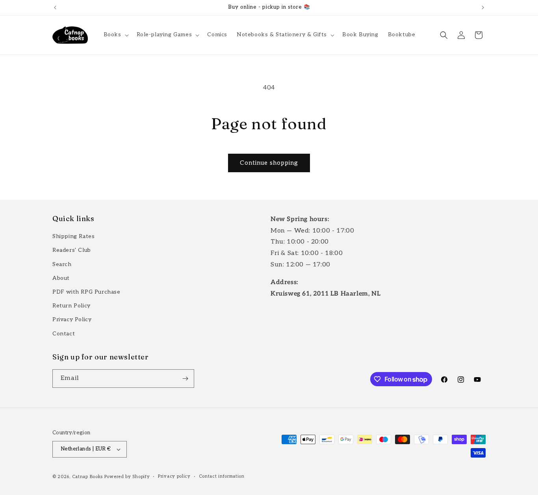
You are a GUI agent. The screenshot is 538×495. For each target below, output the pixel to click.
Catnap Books (87, 476)
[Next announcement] (483, 7)
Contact (63, 333)
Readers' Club (71, 250)
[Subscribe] (185, 378)
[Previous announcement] (55, 7)
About (61, 278)
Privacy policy (174, 476)
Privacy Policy (71, 319)
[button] (115, 34)
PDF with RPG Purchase (86, 291)
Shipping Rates (73, 236)
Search (62, 264)
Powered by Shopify (127, 476)
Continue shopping (269, 162)
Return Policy (71, 305)
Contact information (222, 476)
